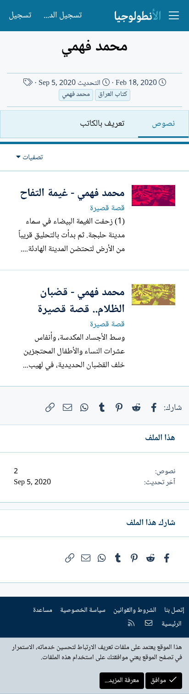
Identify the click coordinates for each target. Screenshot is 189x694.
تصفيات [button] (32, 157)
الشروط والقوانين (134, 610)
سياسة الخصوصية (83, 610)
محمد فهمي (76, 95)
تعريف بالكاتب (102, 124)
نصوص (163, 124)
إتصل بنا (174, 610)
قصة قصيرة (107, 208)
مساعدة (42, 610)
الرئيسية (171, 624)
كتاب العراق (112, 95)
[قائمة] (174, 15)
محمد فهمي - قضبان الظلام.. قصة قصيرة (81, 301)
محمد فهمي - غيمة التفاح (72, 193)
